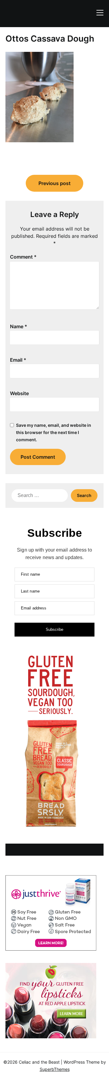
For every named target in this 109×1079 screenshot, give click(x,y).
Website (19, 393)
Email (18, 360)
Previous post (54, 183)
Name (18, 326)
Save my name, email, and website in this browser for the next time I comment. (53, 432)
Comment (23, 257)
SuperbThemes (55, 1069)
